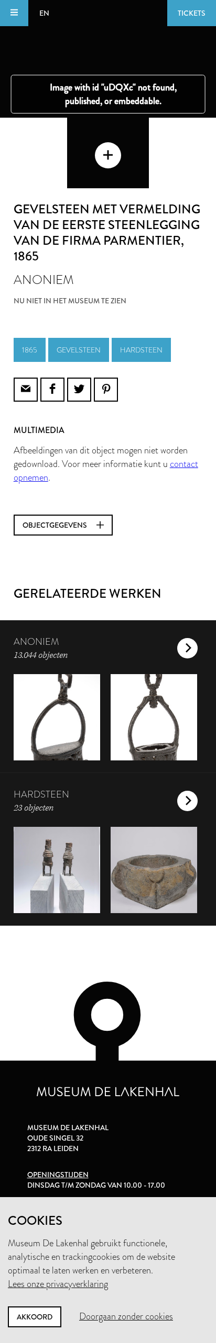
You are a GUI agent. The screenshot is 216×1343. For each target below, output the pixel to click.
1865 (29, 350)
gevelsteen (79, 350)
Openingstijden (58, 1174)
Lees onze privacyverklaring (58, 1284)
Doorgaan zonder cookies (126, 1316)
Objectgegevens (56, 525)
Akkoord (34, 1317)
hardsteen (141, 350)
